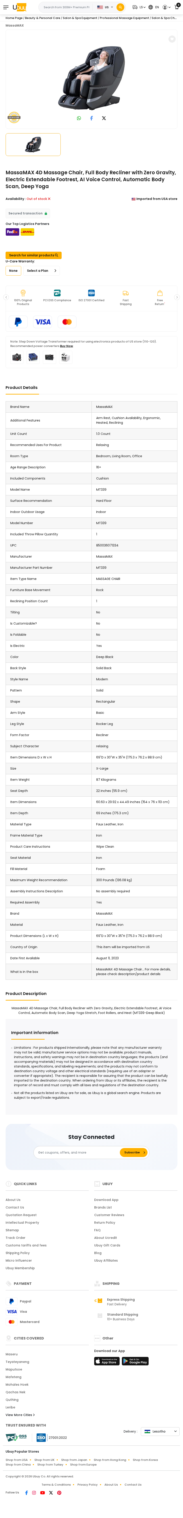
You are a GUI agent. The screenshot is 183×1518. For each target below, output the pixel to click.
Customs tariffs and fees (26, 1245)
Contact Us (15, 1207)
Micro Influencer (19, 1260)
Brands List (103, 1207)
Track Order (15, 1238)
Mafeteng (13, 1377)
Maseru (12, 1354)
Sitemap (12, 1230)
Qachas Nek (15, 1392)
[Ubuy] (19, 7)
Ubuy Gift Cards (107, 1245)
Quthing (12, 1400)
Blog (98, 1253)
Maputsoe (14, 1369)
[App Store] (107, 1362)
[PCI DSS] (16, 1438)
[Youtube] (42, 1493)
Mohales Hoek (17, 1384)
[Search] (120, 7)
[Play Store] (135, 1362)
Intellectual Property (22, 1222)
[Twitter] (51, 1493)
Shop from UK (44, 1460)
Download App (106, 1200)
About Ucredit (105, 1238)
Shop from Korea (145, 1460)
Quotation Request (21, 1215)
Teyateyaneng (17, 1362)
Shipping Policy (18, 1253)
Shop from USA (17, 1460)
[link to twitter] (104, 118)
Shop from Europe (83, 1464)
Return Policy (104, 1222)
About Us (13, 1200)
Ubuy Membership (20, 1268)
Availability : (16, 199)
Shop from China (18, 1464)
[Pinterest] (59, 1493)
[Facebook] (26, 1493)
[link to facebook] (91, 118)
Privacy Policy (87, 1485)
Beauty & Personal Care (42, 18)
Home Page (14, 18)
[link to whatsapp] (79, 118)
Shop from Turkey (50, 1464)
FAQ (97, 1230)
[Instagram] (34, 1493)
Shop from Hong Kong (110, 1460)
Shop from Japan (74, 1460)
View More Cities (19, 1415)
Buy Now (66, 346)
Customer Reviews (109, 1215)
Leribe (10, 1407)
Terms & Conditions (56, 1485)
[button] (138, 7)
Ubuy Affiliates (106, 1260)
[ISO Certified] (49, 1437)
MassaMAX (15, 25)
